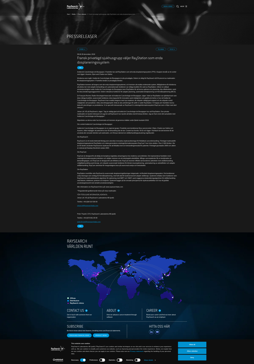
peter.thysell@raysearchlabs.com (89, 222)
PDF (80, 68)
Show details (148, 360)
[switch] (102, 360)
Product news (101, 335)
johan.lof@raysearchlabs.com (87, 206)
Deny (192, 357)
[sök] (177, 7)
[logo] (75, 6)
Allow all (192, 344)
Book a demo (168, 6)
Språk (81, 49)
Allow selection (192, 351)
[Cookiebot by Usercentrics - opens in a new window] (58, 360)
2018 (172, 49)
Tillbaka (161, 49)
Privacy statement (136, 351)
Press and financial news (79, 335)
